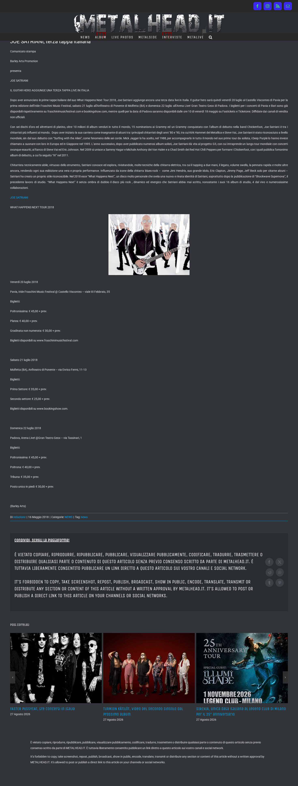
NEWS (68, 517)
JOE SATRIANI (19, 197)
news (84, 517)
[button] (211, 37)
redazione (19, 517)
